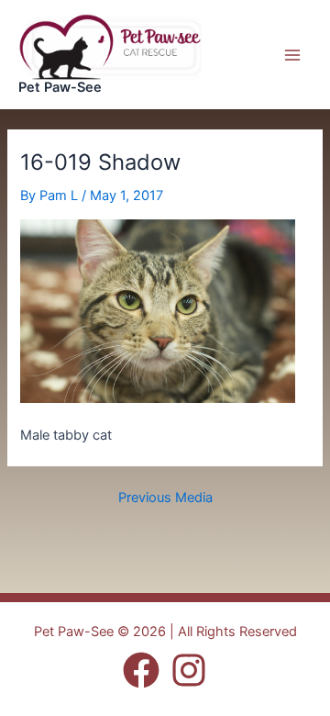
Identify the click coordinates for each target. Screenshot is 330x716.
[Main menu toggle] (292, 55)
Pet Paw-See (60, 87)
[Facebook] (141, 670)
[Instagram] (188, 670)
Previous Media (165, 498)
